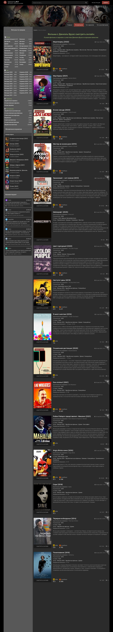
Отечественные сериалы (12, 103)
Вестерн (22, 43)
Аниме (6, 66)
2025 (62, 216)
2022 (62, 46)
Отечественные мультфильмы (13, 113)
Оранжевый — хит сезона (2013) (66, 178)
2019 (62, 284)
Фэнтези (22, 60)
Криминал (7, 50)
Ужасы (21, 64)
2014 (62, 522)
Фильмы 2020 (9, 83)
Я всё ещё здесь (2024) (14, 254)
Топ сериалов (90, 25)
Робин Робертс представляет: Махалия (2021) (72, 416)
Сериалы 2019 (24, 86)
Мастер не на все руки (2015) (65, 144)
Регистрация (96, 2)
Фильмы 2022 (9, 79)
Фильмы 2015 (8, 95)
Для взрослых (9, 46)
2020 (62, 114)
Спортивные (8, 57)
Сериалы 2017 (24, 90)
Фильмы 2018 (8, 88)
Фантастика (8, 62)
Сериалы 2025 (24, 72)
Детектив (7, 41)
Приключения (9, 55)
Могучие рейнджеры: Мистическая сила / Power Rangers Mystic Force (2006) (19, 225)
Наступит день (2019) (62, 280)
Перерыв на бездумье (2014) (64, 518)
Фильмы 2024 (9, 74)
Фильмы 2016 (8, 93)
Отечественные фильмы (12, 122)
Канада (60, 388)
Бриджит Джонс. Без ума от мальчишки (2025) (19, 234)
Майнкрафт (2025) (60, 212)
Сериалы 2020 (24, 83)
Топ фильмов (79, 25)
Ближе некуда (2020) (61, 110)
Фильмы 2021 (8, 81)
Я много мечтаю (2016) (62, 314)
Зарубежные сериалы (11, 100)
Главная (69, 25)
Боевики (7, 64)
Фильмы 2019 (8, 86)
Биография (23, 62)
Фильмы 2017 (8, 90)
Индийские (8, 117)
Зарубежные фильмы (11, 124)
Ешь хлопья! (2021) (61, 382)
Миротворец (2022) (61, 42)
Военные (22, 39)
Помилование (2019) (61, 552)
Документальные (10, 39)
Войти (106, 2)
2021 (62, 80)
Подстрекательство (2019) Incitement (19, 244)
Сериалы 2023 (24, 77)
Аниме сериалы (9, 105)
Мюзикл (22, 53)
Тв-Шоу (22, 57)
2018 (62, 488)
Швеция (64, 218)
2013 (62, 182)
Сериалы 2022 (24, 79)
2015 (62, 148)
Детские (22, 41)
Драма (6, 43)
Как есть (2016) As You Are (15, 215)
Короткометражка (10, 48)
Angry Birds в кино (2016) (63, 450)
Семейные (23, 55)
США (59, 48)
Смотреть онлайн (42, 69)
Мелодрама (23, 50)
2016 (62, 318)
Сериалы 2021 (24, 81)
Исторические (24, 46)
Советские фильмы (10, 120)
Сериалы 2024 (24, 74)
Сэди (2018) (58, 484)
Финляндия (61, 456)
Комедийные (23, 48)
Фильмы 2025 (9, 72)
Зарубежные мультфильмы (12, 111)
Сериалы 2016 (24, 93)
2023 (62, 250)
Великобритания (71, 218)
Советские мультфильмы (12, 115)
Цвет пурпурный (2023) (62, 246)
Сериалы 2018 (24, 88)
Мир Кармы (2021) (60, 76)
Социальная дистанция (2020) (65, 348)
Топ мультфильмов (102, 25)
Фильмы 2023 (9, 77)
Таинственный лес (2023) (15, 206)
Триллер (7, 60)
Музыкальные (9, 53)
